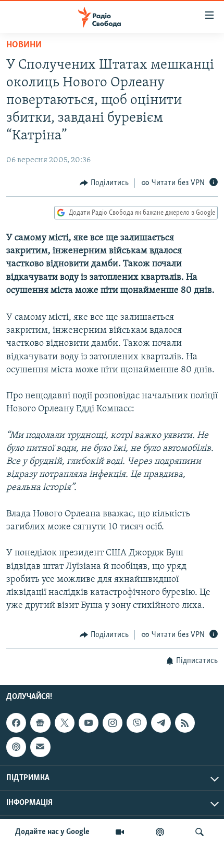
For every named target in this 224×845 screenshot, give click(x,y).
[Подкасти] (160, 832)
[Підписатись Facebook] (16, 723)
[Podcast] (16, 747)
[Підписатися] (40, 747)
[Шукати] (199, 832)
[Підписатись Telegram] (161, 723)
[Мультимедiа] (119, 832)
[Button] (104, 183)
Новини (24, 45)
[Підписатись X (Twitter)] (64, 723)
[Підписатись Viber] (136, 723)
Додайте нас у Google (52, 832)
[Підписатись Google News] (40, 723)
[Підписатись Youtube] (88, 723)
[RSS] (185, 723)
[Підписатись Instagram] (112, 723)
